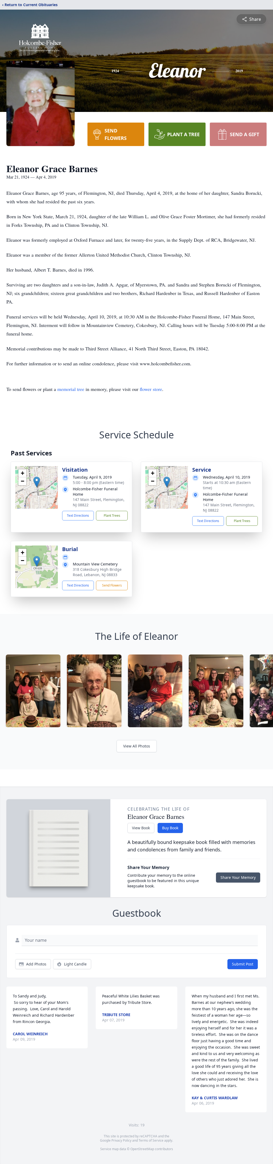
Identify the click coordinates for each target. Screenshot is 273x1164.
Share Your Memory (238, 877)
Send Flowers (112, 585)
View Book (141, 827)
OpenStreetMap (142, 1149)
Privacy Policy (121, 1140)
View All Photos (136, 746)
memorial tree (70, 389)
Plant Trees (112, 515)
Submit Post (242, 964)
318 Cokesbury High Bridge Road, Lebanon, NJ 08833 (97, 572)
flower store (151, 389)
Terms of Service (151, 1140)
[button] (36, 481)
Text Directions (78, 515)
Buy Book (170, 827)
